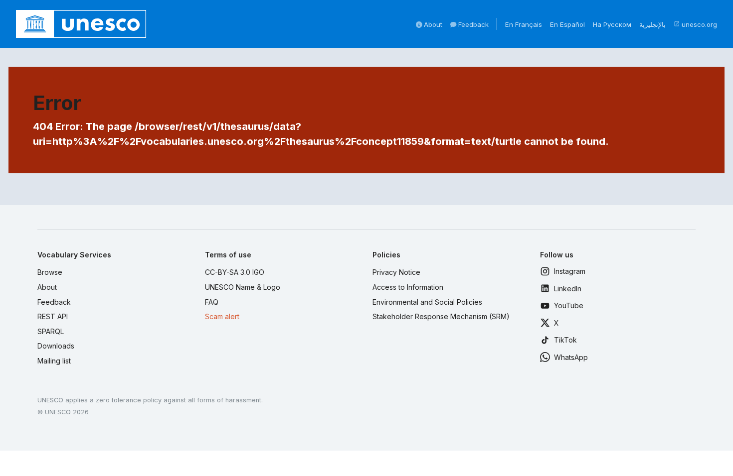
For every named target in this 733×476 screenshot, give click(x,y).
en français (523, 24)
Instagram (569, 271)
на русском (612, 24)
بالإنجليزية (652, 24)
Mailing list (54, 361)
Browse (49, 272)
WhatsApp (571, 357)
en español (567, 24)
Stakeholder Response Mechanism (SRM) (441, 316)
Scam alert (222, 316)
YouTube (568, 305)
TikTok (565, 340)
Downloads (55, 346)
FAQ (211, 302)
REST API (52, 316)
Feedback (472, 24)
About (432, 24)
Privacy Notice (396, 272)
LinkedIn (567, 288)
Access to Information (407, 287)
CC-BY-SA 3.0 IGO (234, 272)
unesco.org (695, 24)
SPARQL (50, 331)
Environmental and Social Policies (427, 302)
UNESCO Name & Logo (242, 287)
